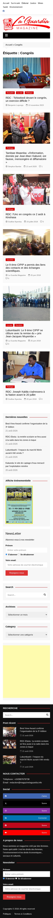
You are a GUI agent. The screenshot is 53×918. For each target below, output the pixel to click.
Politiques (7, 914)
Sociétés (10, 260)
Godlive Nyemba (15, 222)
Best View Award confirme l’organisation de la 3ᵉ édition (26, 425)
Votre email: (11, 560)
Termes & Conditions (23, 914)
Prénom (9, 545)
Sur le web (15, 3)
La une (19, 93)
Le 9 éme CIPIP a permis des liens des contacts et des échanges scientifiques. (25, 267)
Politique (29, 93)
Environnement (16, 7)
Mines (40, 3)
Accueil (6, 3)
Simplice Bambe (14, 166)
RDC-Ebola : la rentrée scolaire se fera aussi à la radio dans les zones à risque (26, 438)
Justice (33, 3)
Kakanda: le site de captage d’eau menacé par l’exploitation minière (25, 464)
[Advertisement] (26, 671)
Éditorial (25, 3)
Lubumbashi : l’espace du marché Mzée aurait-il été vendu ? (24, 451)
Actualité (10, 93)
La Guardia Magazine (17, 275)
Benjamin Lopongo (15, 105)
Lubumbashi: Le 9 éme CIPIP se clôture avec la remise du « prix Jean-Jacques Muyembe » (24, 333)
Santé (5, 7)
